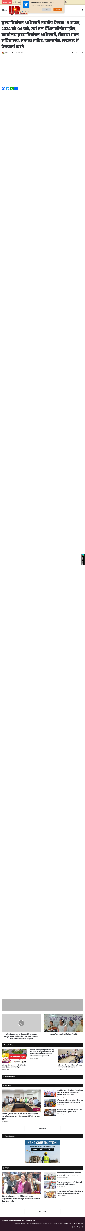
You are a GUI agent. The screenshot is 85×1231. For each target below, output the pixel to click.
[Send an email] (12, 53)
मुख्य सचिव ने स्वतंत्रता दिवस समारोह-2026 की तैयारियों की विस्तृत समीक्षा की (69, 1110)
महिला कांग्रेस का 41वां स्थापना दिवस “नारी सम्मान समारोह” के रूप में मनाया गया (69, 1174)
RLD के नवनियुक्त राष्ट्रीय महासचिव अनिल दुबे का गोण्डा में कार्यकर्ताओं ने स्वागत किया (70, 1192)
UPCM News (8, 53)
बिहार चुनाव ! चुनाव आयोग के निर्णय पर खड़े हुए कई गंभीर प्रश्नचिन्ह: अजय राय (69, 1183)
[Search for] (82, 11)
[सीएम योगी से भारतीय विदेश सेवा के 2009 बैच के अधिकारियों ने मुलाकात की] (70, 1056)
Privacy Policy (25, 1224)
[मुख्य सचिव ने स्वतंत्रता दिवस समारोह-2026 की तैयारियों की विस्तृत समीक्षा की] (50, 1112)
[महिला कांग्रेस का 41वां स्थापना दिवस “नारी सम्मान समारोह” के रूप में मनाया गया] (50, 1176)
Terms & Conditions (36, 1224)
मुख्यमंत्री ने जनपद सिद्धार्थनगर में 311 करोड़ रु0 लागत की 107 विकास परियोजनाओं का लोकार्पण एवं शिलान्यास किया (70, 1092)
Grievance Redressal (56, 1224)
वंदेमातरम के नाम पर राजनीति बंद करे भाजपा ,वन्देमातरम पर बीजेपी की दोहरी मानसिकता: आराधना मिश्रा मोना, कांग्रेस (21, 1199)
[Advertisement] (42, 70)
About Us (17, 1224)
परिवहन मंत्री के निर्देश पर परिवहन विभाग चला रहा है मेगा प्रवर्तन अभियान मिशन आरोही (70, 1101)
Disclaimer (46, 1224)
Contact (80, 1224)
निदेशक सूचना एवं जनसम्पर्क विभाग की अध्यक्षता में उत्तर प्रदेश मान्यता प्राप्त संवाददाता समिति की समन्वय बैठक (21, 1116)
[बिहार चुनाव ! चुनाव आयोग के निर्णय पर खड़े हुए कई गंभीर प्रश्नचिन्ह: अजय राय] (50, 1185)
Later (46, 10)
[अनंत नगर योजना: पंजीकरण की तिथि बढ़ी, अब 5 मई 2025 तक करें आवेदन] (14, 1056)
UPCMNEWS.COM (30, 1221)
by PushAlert (27, 12)
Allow (58, 10)
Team (75, 1224)
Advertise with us (68, 1224)
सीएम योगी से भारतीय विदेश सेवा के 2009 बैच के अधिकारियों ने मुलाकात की (70, 1066)
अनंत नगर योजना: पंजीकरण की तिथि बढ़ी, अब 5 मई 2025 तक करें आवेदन (14, 1066)
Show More (42, 1129)
